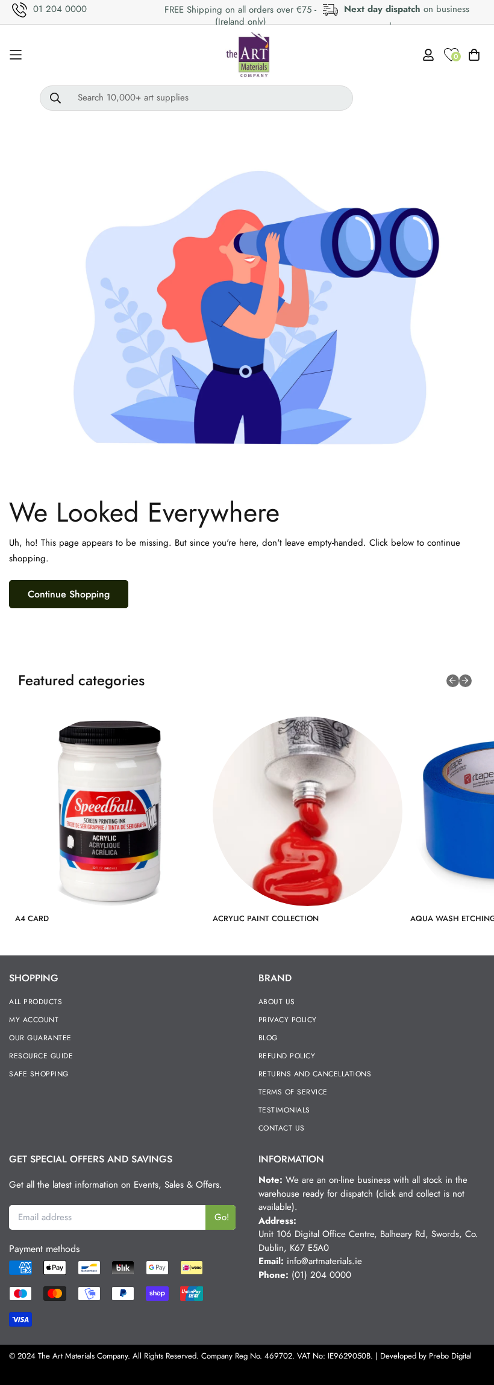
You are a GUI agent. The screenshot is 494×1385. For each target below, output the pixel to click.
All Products (35, 1001)
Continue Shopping (69, 594)
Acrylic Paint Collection (266, 918)
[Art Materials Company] (247, 55)
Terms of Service (293, 1092)
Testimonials (284, 1110)
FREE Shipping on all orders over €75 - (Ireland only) (240, 16)
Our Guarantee (40, 1037)
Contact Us (281, 1128)
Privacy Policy (287, 1019)
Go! (222, 1217)
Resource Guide (41, 1055)
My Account (33, 1019)
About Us (276, 1001)
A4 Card (32, 918)
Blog (268, 1037)
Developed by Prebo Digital (426, 1356)
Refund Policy (287, 1055)
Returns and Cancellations (315, 1074)
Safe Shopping (39, 1074)
